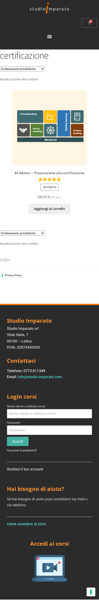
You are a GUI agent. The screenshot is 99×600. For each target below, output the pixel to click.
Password (13, 422)
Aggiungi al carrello (49, 208)
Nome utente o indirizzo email (26, 406)
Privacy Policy (13, 275)
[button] (49, 36)
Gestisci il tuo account (25, 469)
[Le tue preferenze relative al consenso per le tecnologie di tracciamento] (91, 592)
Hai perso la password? (22, 450)
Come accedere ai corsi (26, 524)
